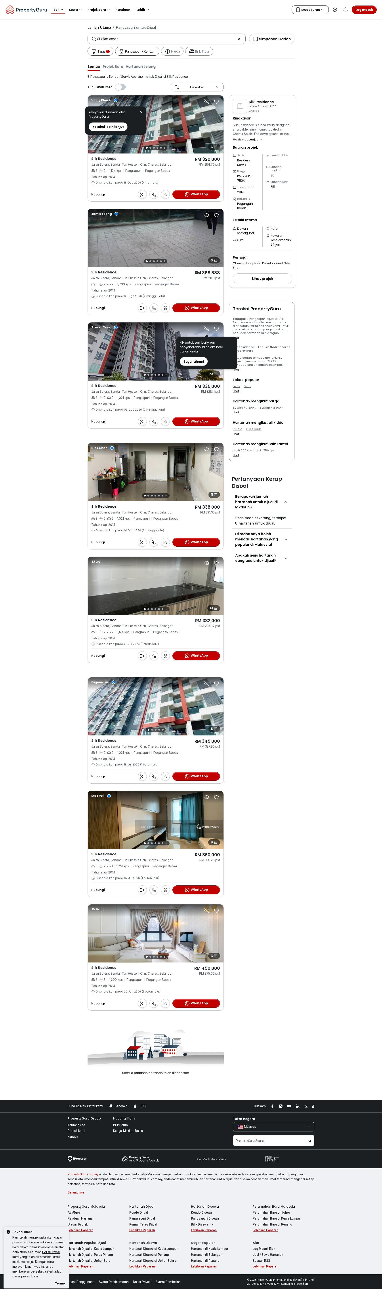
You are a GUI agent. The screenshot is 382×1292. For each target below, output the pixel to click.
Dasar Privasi (142, 1275)
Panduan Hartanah (81, 1211)
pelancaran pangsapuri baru (266, 329)
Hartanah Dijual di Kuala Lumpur (91, 1241)
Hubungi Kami (124, 1111)
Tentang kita (76, 1118)
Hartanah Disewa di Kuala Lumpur (153, 1241)
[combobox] (166, 39)
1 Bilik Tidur (253, 429)
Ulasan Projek (78, 1217)
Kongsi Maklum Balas (128, 1123)
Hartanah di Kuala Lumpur (209, 1241)
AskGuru (74, 1205)
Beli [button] (56, 10)
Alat (256, 1235)
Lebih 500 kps (242, 450)
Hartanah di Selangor (206, 1247)
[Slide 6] (164, 148)
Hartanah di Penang (205, 1253)
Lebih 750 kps (265, 450)
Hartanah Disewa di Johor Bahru (152, 1253)
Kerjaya (73, 1129)
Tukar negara (244, 1112)
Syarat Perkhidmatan (114, 1275)
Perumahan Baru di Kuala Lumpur (277, 1211)
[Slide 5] (161, 148)
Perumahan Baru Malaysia (274, 1199)
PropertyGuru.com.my (83, 1167)
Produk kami (76, 1123)
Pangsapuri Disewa (205, 1211)
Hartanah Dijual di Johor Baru (89, 1253)
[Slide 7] (165, 374)
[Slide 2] (150, 148)
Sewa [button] (73, 10)
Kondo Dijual (138, 1205)
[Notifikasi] (345, 9)
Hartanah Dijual (141, 1199)
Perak (247, 386)
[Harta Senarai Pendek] (216, 101)
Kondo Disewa (201, 1205)
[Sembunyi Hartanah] (206, 101)
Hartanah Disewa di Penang (149, 1247)
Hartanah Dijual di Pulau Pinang (90, 1247)
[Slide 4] (157, 148)
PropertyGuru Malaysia (86, 1199)
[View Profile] (104, 100)
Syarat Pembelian (168, 1275)
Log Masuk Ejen (264, 1241)
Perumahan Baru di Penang (272, 1217)
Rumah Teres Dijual (143, 1217)
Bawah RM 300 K (271, 407)
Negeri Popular (203, 1235)
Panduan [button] (123, 10)
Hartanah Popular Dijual (87, 1235)
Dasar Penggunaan (81, 1275)
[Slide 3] (154, 148)
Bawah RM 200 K (244, 407)
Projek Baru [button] (97, 10)
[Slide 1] (147, 148)
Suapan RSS (261, 1253)
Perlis (236, 386)
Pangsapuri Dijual (142, 1211)
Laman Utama (99, 27)
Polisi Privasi (51, 1252)
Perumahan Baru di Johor (271, 1205)
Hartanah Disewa (205, 1199)
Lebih (140, 10)
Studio (237, 429)
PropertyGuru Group (84, 1111)
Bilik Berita (120, 1118)
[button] (94, 66)
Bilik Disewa (199, 1217)
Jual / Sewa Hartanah (268, 1247)
